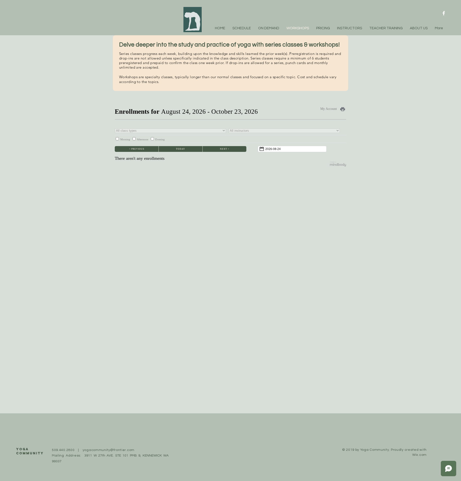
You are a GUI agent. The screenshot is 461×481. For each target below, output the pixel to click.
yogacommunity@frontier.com (108, 450)
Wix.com (419, 455)
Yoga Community (30, 451)
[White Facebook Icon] (444, 13)
